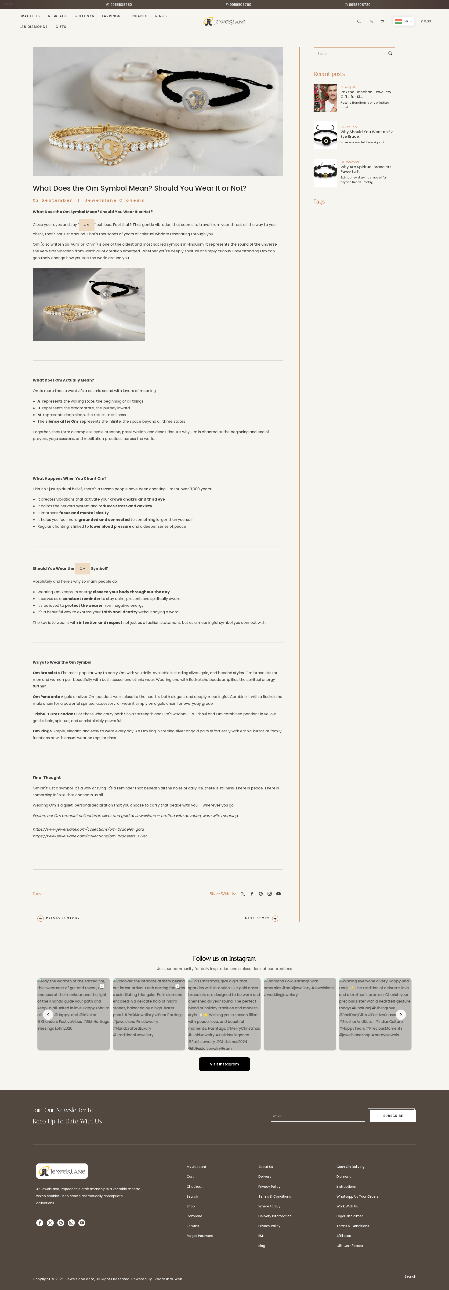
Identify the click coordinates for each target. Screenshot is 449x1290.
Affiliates (344, 1235)
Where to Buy (269, 1206)
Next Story (257, 918)
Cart (190, 1176)
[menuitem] (29, 16)
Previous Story (63, 918)
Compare (194, 1216)
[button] (382, 21)
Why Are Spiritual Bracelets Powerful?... (365, 169)
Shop (191, 1206)
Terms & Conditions (274, 1196)
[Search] (390, 53)
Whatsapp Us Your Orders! (358, 1196)
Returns (193, 1226)
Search (192, 1196)
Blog (261, 1245)
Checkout (195, 1186)
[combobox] (354, 53)
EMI (261, 1235)
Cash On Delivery (351, 1166)
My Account (196, 1166)
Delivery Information (275, 1216)
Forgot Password (200, 1235)
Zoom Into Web (167, 1279)
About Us (265, 1166)
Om (87, 224)
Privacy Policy (269, 1186)
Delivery (264, 1176)
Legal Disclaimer (350, 1216)
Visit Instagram (224, 1064)
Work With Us (347, 1206)
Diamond (344, 1176)
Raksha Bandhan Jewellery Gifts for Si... (365, 94)
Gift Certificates (350, 1245)
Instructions (346, 1186)
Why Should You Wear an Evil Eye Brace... (367, 134)
